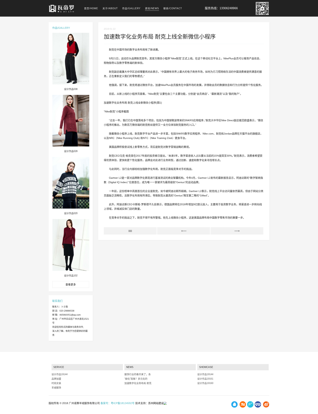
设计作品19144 (205, 374)
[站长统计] (165, 403)
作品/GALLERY (131, 8)
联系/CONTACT (172, 8)
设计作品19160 (205, 383)
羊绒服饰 (56, 387)
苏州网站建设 (156, 403)
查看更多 (71, 284)
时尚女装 (56, 383)
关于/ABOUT (110, 8)
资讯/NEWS (152, 8)
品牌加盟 (56, 378)
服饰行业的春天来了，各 (137, 374)
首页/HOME (91, 8)
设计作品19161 (205, 378)
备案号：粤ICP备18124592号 (117, 403)
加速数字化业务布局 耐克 (137, 383)
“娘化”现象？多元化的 (135, 378)
